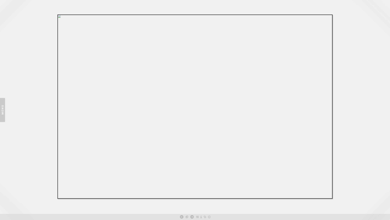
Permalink (195, 210)
